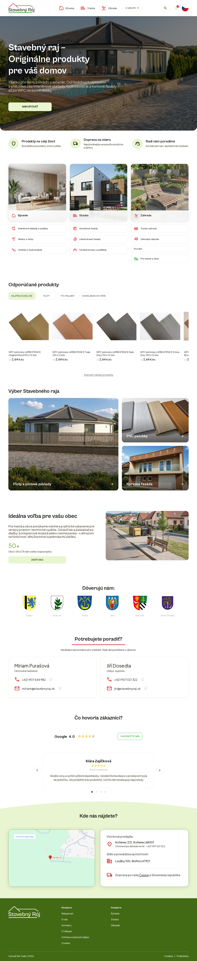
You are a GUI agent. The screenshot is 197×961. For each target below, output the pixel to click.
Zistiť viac (37, 560)
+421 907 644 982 (34, 679)
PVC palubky (68, 296)
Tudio (23, 956)
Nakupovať (30, 106)
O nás (64, 919)
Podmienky (183, 956)
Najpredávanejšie (21, 296)
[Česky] (185, 8)
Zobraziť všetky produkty (98, 374)
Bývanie (70, 8)
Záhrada (112, 8)
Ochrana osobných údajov (75, 937)
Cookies (65, 943)
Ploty (46, 296)
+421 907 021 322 (125, 679)
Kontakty (66, 925)
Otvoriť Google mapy (25, 837)
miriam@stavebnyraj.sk (38, 688)
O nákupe (132, 8)
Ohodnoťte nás (130, 736)
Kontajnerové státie (94, 296)
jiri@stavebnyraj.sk (127, 688)
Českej (144, 875)
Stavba (91, 8)
